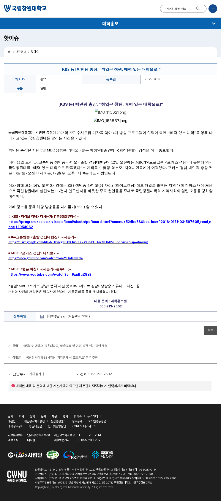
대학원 (31, 440)
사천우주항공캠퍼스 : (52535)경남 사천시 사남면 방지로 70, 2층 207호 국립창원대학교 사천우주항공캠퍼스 (94, 482)
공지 (10, 416)
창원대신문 (35, 426)
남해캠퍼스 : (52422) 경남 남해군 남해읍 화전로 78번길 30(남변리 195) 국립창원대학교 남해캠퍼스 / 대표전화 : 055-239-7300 (106, 478)
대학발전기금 (61, 440)
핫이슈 (78, 416)
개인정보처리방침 (34, 421)
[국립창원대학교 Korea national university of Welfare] (25, 9)
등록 (43, 416)
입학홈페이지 (15, 435)
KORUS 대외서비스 (84, 426)
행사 (65, 416)
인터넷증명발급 (57, 426)
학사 (21, 416)
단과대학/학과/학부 (38, 435)
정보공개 (77, 421)
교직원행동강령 (97, 421)
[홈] (9, 51)
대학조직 (13, 440)
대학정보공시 (15, 426)
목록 (211, 330)
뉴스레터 (92, 416)
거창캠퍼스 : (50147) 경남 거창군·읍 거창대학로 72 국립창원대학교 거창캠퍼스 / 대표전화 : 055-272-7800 (94, 474)
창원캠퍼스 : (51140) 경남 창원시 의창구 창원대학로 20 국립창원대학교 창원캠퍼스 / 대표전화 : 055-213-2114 (96, 469)
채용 (54, 416)
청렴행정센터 (58, 421)
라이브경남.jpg (68, 316)
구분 (20, 88)
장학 (32, 416)
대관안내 (13, 421)
